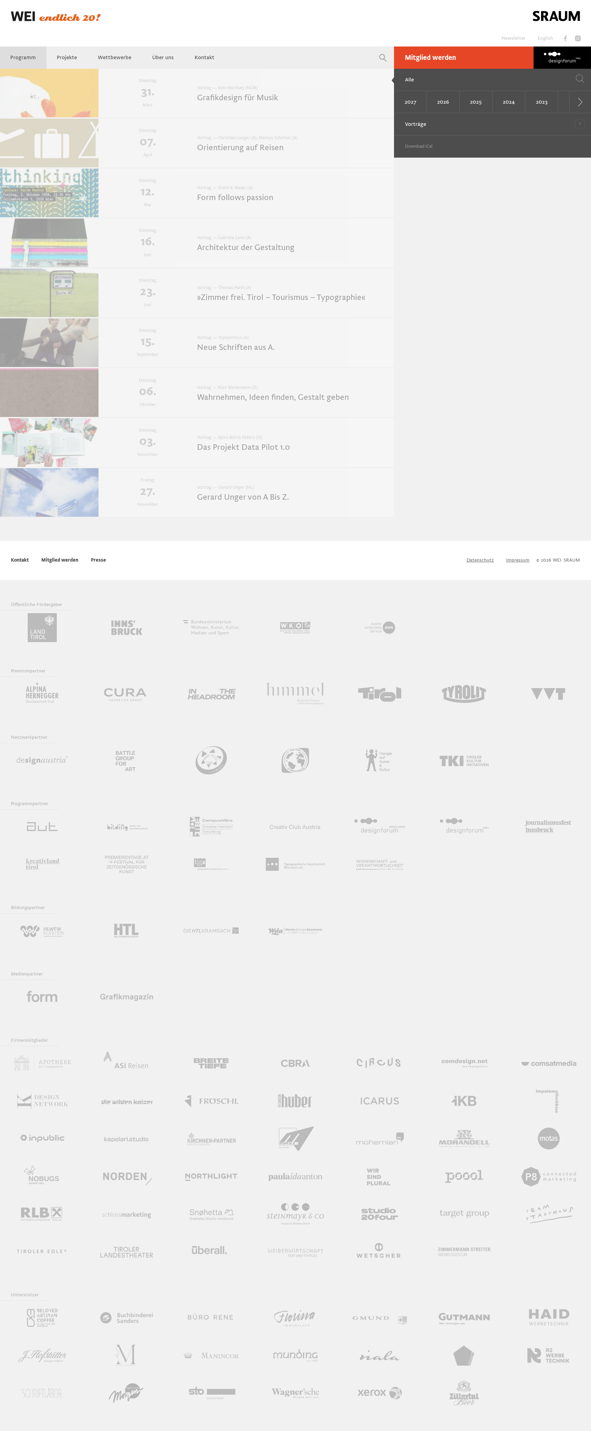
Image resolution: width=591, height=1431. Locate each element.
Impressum (517, 560)
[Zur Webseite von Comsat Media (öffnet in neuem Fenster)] (549, 1063)
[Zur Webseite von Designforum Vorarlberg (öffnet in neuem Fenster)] (380, 826)
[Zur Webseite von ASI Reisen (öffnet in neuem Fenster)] (126, 1063)
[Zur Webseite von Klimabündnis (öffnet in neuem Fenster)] (295, 760)
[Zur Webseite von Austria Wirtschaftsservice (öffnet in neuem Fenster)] (380, 627)
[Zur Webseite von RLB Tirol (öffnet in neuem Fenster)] (42, 1214)
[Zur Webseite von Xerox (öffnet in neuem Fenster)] (380, 1393)
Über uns (163, 57)
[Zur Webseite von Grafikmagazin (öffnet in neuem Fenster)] (126, 997)
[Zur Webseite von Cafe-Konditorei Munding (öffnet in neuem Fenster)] (295, 1355)
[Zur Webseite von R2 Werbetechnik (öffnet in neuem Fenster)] (549, 1355)
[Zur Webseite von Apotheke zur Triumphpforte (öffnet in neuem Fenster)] (42, 1063)
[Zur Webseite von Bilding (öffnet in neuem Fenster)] (126, 826)
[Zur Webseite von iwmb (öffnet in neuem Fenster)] (549, 1101)
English (545, 38)
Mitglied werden (430, 58)
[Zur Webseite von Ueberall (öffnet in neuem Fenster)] (211, 1251)
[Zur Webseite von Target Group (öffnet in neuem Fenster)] (464, 1214)
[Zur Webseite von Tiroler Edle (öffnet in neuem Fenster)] (42, 1251)
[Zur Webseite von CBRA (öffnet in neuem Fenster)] (295, 1063)
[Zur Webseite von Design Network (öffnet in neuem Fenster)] (42, 1101)
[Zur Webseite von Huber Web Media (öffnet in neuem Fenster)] (295, 1101)
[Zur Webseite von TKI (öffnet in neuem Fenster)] (464, 760)
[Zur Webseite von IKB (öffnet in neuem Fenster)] (464, 1101)
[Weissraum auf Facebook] (565, 38)
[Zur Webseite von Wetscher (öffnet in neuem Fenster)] (380, 1251)
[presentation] (580, 102)
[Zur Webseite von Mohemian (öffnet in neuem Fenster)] (380, 1138)
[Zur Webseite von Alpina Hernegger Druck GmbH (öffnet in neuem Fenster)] (42, 694)
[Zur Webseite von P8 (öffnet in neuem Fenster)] (549, 1176)
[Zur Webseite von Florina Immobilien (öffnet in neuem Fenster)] (295, 1318)
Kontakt (204, 57)
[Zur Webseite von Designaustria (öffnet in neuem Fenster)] (42, 760)
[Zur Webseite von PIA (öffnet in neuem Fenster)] (295, 1176)
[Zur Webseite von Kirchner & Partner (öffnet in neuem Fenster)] (211, 1138)
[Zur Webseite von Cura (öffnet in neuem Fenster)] (126, 694)
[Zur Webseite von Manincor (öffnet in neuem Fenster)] (211, 1355)
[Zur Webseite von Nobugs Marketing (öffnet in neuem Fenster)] (42, 1176)
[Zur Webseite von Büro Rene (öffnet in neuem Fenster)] (211, 1318)
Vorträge (415, 124)
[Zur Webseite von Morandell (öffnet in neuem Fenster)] (464, 1138)
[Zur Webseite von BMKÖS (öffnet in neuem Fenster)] (211, 627)
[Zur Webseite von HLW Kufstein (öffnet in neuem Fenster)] (42, 930)
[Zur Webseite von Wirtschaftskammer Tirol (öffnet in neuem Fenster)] (295, 627)
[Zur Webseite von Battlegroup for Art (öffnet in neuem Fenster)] (126, 760)
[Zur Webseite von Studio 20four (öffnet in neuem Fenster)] (380, 1214)
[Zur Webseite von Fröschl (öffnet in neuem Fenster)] (211, 1101)
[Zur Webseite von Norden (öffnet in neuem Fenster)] (126, 1176)
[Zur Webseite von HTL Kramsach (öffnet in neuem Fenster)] (211, 930)
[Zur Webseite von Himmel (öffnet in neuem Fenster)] (295, 694)
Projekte (67, 57)
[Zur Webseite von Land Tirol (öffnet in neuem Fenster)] (42, 627)
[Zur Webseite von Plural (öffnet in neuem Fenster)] (380, 1176)
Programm (23, 57)
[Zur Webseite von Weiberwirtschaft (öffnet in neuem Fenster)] (295, 1251)
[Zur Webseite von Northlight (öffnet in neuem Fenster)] (211, 1176)
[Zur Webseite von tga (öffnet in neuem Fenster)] (211, 864)
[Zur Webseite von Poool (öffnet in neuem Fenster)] (464, 1176)
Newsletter (513, 38)
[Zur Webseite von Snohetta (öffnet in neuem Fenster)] (211, 1214)
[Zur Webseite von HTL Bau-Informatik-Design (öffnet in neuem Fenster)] (126, 930)
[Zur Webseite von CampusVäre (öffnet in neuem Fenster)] (211, 826)
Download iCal (418, 146)
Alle (409, 79)
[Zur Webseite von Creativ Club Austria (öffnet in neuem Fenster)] (295, 826)
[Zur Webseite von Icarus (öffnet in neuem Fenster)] (380, 1101)
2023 (542, 102)
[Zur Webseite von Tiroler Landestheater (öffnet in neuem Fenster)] (126, 1251)
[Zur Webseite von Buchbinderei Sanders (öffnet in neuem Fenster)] (126, 1318)
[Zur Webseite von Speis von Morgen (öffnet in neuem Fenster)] (126, 1393)
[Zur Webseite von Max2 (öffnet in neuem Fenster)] (295, 1138)
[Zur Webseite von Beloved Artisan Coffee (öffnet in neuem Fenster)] (42, 1318)
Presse (98, 560)
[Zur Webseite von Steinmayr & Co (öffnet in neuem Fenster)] (295, 1214)
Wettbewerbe (114, 57)
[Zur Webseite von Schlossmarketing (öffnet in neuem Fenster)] (126, 1214)
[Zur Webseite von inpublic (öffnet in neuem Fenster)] (42, 1138)
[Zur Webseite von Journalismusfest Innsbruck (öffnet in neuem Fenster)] (549, 826)
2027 (410, 102)
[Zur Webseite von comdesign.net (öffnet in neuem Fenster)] (464, 1063)
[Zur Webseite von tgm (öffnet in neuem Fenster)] (295, 864)
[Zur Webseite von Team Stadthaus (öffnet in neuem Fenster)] (549, 1214)
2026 (443, 102)
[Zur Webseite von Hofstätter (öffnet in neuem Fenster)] (42, 1355)
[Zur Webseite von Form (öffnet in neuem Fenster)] (42, 997)
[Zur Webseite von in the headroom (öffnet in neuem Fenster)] (211, 694)
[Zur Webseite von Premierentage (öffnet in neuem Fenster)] (126, 864)
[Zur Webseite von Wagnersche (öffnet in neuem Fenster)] (295, 1393)
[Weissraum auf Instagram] (577, 38)
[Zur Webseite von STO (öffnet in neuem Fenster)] (211, 1393)
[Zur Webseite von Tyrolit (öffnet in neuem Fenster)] (464, 694)
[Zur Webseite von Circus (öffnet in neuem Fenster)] (380, 1063)
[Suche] (383, 58)
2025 (476, 102)
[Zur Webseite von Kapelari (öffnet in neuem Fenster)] (126, 1138)
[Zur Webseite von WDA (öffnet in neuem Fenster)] (295, 930)
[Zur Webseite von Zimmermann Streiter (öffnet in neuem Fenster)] (464, 1251)
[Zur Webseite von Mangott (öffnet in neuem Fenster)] (126, 1355)
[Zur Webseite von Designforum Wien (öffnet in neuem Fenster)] (464, 826)
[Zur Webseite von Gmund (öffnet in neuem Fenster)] (380, 1318)
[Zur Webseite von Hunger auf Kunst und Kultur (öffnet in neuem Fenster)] (380, 760)
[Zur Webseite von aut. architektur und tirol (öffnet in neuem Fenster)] (42, 826)
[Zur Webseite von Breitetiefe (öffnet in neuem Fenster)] (211, 1063)
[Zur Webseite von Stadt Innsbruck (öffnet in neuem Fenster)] (126, 627)
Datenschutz (480, 560)
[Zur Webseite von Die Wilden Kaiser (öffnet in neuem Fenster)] (126, 1101)
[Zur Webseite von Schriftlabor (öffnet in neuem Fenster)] (42, 1393)
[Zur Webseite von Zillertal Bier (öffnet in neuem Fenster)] (464, 1393)
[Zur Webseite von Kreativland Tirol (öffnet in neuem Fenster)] (42, 864)
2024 (509, 102)
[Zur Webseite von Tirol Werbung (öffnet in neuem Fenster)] (380, 694)
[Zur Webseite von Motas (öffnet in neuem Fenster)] (549, 1138)
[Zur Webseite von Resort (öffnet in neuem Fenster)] (464, 1355)
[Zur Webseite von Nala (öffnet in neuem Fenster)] (380, 1355)
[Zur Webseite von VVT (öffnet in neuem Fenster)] (549, 694)
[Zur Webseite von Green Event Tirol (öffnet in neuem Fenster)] (211, 760)
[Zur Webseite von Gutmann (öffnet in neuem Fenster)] (464, 1318)
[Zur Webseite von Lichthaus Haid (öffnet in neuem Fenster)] (549, 1318)
